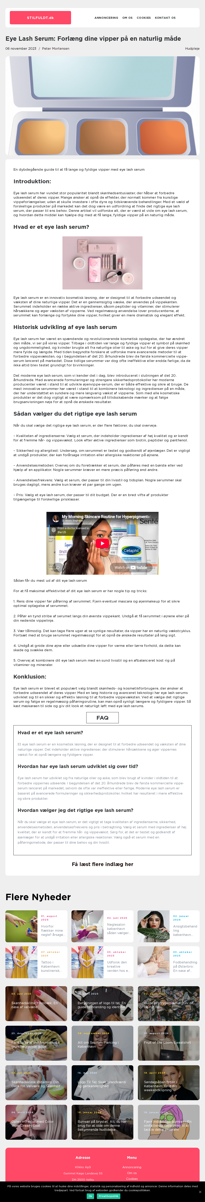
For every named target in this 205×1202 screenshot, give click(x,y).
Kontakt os (165, 17)
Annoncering (106, 17)
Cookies (144, 17)
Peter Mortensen (55, 49)
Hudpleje (192, 49)
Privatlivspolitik (108, 1196)
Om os (127, 17)
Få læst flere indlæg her (102, 864)
